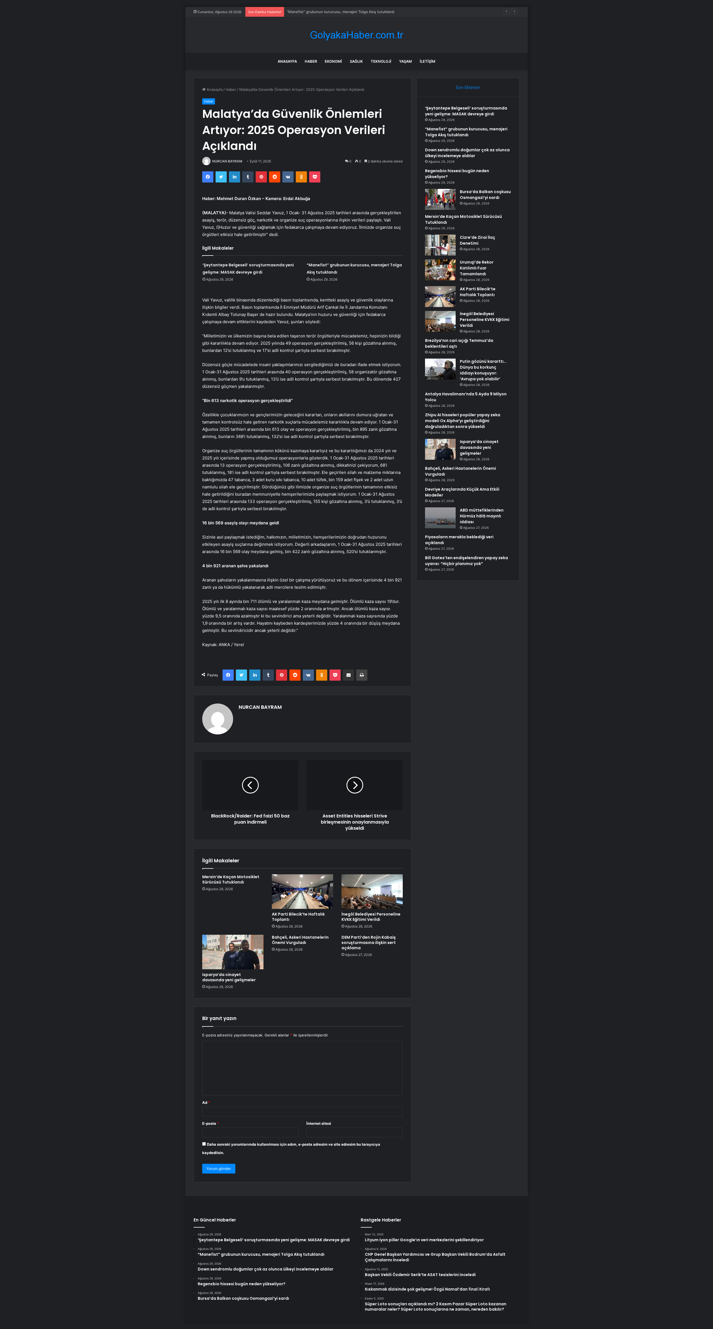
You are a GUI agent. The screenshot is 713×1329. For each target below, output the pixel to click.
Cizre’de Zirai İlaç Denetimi (477, 240)
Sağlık (356, 61)
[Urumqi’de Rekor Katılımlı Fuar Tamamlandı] (440, 269)
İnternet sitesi (318, 1123)
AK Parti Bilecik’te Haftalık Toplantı (298, 916)
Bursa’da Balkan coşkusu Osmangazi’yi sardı (485, 194)
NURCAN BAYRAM (227, 161)
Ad (206, 1102)
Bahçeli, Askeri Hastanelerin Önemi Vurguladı (300, 939)
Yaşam (405, 61)
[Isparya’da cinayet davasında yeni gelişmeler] (232, 952)
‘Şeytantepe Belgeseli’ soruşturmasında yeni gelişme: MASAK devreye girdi (466, 111)
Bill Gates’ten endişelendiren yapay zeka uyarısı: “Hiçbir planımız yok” (466, 560)
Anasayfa (287, 61)
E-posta (210, 1123)
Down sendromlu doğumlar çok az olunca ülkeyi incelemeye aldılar (467, 153)
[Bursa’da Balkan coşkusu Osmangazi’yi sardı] (440, 199)
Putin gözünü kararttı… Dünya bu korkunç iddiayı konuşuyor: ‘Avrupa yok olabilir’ (483, 370)
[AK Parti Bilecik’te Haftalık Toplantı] (302, 891)
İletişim (427, 61)
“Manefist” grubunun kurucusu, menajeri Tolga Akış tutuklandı (466, 132)
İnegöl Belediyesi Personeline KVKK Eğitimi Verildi (371, 916)
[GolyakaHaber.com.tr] (356, 35)
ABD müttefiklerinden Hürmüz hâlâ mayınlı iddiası (482, 516)
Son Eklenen (468, 87)
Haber (311, 61)
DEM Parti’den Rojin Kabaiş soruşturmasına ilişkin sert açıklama (368, 942)
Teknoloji (381, 61)
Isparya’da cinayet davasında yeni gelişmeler (229, 977)
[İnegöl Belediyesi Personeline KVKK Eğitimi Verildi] (372, 891)
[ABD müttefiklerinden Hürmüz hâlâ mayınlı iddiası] (440, 517)
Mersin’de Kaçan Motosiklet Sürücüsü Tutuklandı (230, 879)
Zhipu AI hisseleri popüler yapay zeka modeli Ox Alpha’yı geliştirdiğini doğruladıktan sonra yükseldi (462, 420)
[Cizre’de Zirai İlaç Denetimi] (440, 245)
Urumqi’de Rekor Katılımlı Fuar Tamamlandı (477, 268)
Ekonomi (333, 61)
